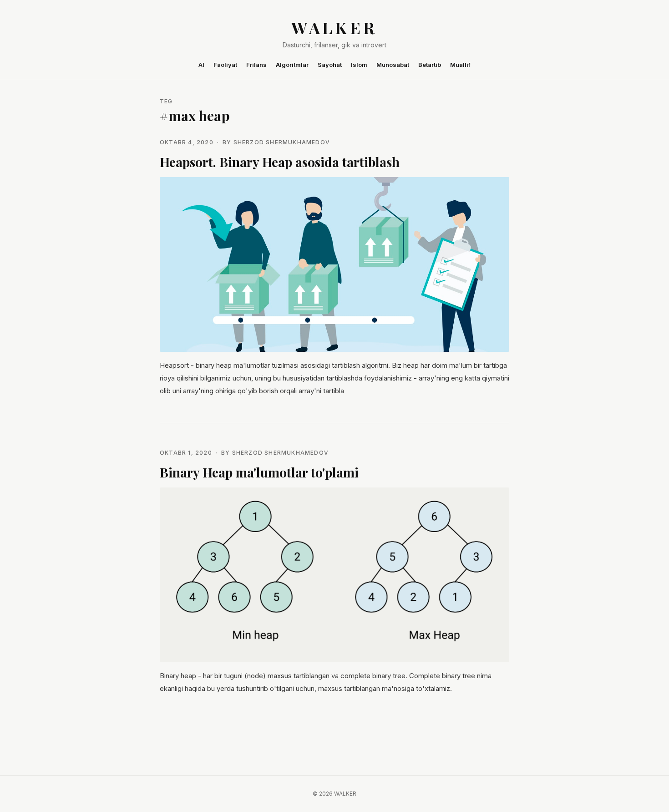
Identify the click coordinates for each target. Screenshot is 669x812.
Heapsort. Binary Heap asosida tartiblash (280, 161)
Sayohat (330, 64)
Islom (359, 64)
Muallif (460, 64)
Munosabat (392, 64)
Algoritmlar (292, 64)
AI (201, 64)
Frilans (256, 64)
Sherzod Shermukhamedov (281, 142)
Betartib (429, 64)
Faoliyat (225, 64)
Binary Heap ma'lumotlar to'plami (259, 472)
